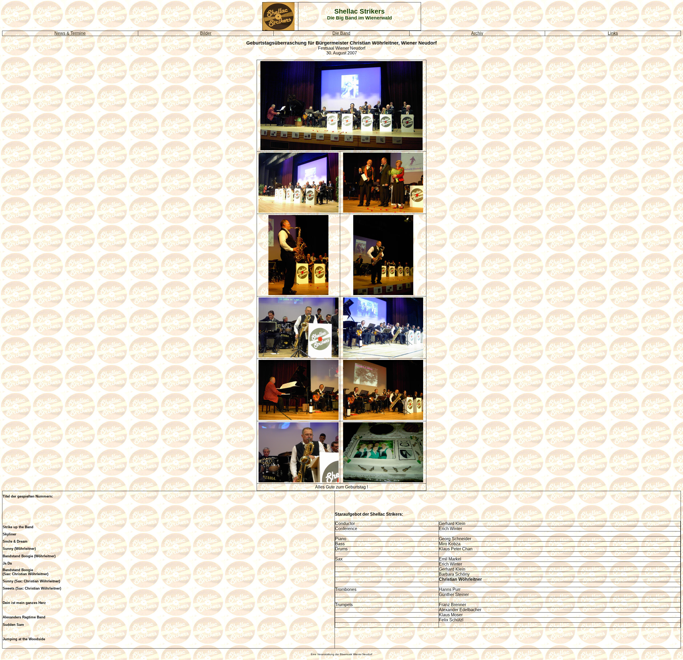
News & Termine (70, 33)
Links (613, 33)
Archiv (477, 33)
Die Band (341, 33)
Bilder (205, 33)
